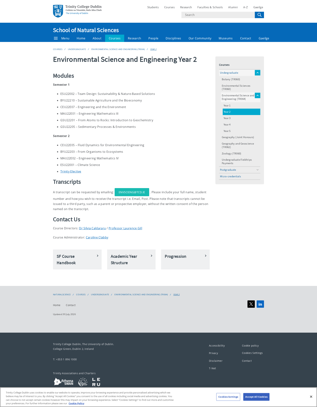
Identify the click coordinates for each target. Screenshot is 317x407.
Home (81, 38)
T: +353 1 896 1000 (65, 359)
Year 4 (227, 124)
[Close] (311, 397)
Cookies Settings (252, 353)
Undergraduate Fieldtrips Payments (237, 161)
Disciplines (173, 38)
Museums (226, 38)
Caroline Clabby (97, 237)
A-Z (245, 7)
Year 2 (153, 49)
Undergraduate (77, 49)
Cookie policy (250, 345)
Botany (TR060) (231, 79)
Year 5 (227, 131)
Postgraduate (228, 169)
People (153, 38)
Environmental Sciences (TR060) (236, 87)
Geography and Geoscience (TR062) (238, 145)
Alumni (233, 7)
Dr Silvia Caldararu (92, 228)
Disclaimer (216, 360)
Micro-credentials (230, 176)
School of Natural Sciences (86, 30)
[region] (158, 397)
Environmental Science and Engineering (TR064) (118, 49)
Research (186, 7)
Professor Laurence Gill (125, 228)
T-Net (212, 368)
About (97, 38)
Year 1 (227, 105)
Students (153, 7)
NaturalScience (62, 294)
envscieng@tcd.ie (132, 192)
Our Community (200, 38)
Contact (245, 38)
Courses (169, 7)
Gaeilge (258, 7)
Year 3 (227, 118)
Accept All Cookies (256, 396)
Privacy (213, 353)
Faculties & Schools (210, 7)
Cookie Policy (76, 403)
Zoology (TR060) (231, 153)
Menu (65, 38)
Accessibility (217, 345)
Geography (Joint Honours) (238, 137)
